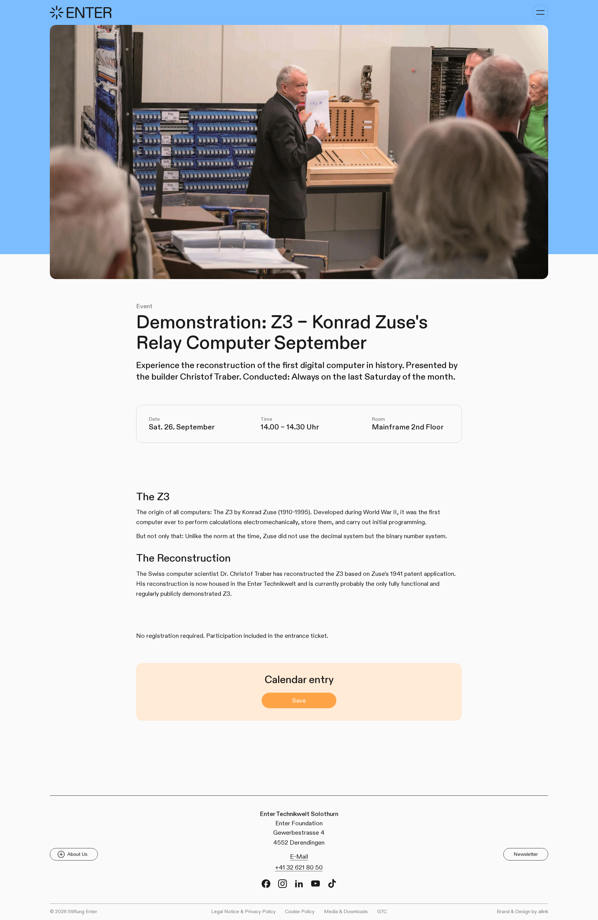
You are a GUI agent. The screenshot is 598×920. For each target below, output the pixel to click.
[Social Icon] (266, 883)
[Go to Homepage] (81, 12)
